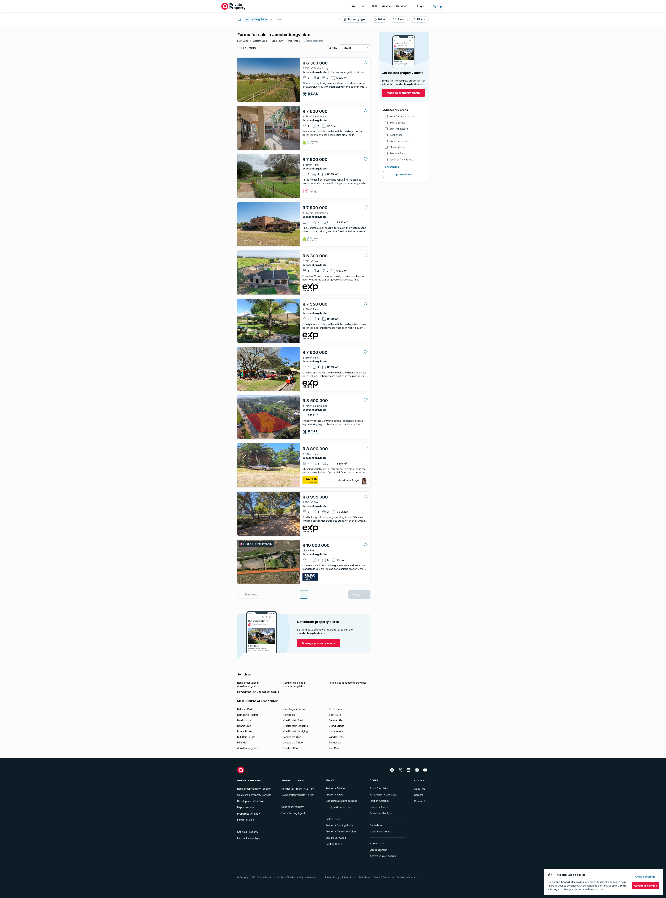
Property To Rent (292, 780)
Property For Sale (249, 780)
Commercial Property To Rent (298, 794)
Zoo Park (334, 748)
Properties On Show (248, 813)
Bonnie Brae (244, 725)
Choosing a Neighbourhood (341, 800)
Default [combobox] (346, 47)
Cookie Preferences (407, 877)
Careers (418, 794)
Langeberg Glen (292, 736)
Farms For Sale (245, 819)
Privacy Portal (349, 877)
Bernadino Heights (247, 714)
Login (420, 6)
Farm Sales (242, 41)
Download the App (381, 813)
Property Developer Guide (341, 831)
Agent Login (377, 843)
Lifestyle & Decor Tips (338, 807)
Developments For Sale (250, 801)
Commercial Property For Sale (254, 794)
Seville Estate (397, 122)
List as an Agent (379, 849)
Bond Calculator (379, 788)
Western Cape (260, 41)
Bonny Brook (244, 731)
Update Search (403, 174)
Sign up (437, 6)
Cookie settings (645, 876)
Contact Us (420, 801)
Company (420, 780)
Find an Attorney (379, 800)
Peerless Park (290, 748)
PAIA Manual (365, 877)
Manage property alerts (403, 93)
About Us (419, 788)
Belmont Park (397, 153)
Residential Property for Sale (254, 788)
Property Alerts (379, 807)
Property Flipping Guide (339, 825)
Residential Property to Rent (297, 788)
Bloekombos (397, 147)
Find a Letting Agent (293, 813)
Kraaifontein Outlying (295, 731)
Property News (334, 794)
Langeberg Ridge (293, 742)
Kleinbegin (289, 714)
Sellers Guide (333, 819)
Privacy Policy (332, 877)
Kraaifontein (294, 41)
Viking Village (336, 725)
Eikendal (242, 742)
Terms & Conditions (384, 877)
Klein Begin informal (294, 709)
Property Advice (335, 788)
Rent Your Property (292, 806)
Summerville (335, 720)
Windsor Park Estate (401, 159)
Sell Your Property (247, 831)
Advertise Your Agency (383, 855)
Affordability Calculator (383, 794)
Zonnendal (396, 134)
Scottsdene (335, 709)
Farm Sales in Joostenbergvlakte (347, 682)
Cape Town (277, 41)
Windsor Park (336, 736)
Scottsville (335, 714)
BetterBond (376, 825)
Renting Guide (334, 843)
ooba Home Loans (380, 831)
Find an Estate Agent (249, 838)
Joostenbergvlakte (313, 41)
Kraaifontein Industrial (402, 116)
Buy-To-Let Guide (336, 837)
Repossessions (245, 807)
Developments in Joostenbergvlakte (258, 691)
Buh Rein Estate (399, 128)
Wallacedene (336, 731)
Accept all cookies (645, 885)
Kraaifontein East (400, 141)
